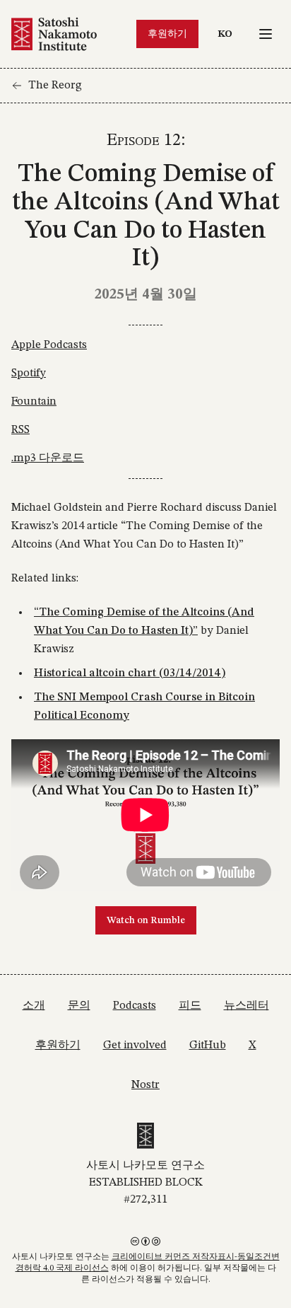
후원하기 (167, 34)
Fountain (34, 401)
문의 (79, 1006)
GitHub (207, 1045)
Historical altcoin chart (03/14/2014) (129, 673)
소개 (34, 1006)
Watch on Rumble (146, 920)
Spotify (28, 373)
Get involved (135, 1045)
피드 (190, 1006)
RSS (20, 430)
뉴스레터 (246, 1006)
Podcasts (134, 1006)
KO (228, 33)
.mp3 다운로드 (47, 458)
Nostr (145, 1085)
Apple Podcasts (49, 345)
